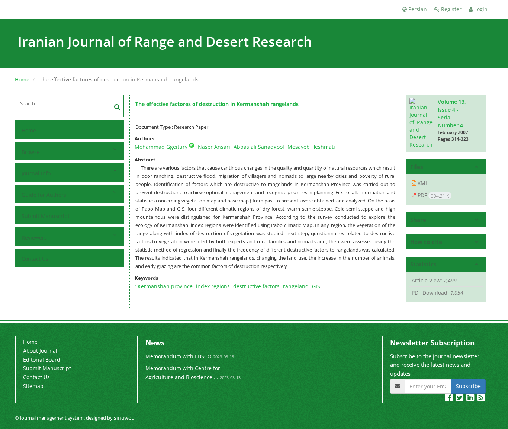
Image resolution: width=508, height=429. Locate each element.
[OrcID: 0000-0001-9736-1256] (191, 145)
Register (451, 9)
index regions (213, 286)
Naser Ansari (214, 146)
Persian (417, 9)
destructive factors (256, 286)
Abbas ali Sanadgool (259, 146)
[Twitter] (460, 398)
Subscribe (468, 386)
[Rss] (481, 398)
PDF (432, 195)
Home (22, 79)
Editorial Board (41, 359)
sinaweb (124, 417)
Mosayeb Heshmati (311, 146)
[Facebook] (449, 398)
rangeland (296, 286)
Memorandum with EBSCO (178, 356)
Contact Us (35, 258)
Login (480, 9)
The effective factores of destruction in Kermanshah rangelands (217, 104)
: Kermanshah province (164, 286)
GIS (316, 286)
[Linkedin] (471, 398)
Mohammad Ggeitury (161, 146)
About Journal (40, 350)
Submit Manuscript (46, 216)
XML (422, 182)
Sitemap (33, 386)
